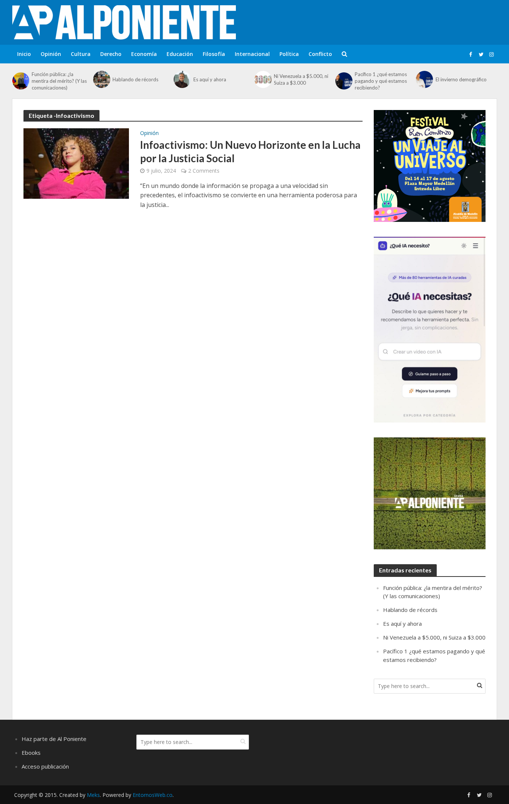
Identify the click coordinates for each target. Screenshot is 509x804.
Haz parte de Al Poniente (54, 738)
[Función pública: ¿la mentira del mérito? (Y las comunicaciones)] (20, 80)
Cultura (81, 53)
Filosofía (214, 53)
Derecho (110, 53)
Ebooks (31, 752)
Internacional (252, 53)
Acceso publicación (45, 766)
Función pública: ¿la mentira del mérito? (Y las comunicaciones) (59, 81)
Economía (144, 53)
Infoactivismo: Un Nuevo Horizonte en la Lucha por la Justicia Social (250, 151)
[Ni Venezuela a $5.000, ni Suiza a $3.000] (262, 79)
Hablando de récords (135, 79)
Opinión (51, 53)
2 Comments (203, 170)
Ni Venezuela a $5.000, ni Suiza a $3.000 (301, 79)
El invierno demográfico (461, 79)
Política (289, 53)
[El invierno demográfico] (423, 79)
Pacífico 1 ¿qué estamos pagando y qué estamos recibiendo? (381, 81)
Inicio (24, 53)
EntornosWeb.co (153, 794)
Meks (93, 794)
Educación (180, 53)
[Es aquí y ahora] (181, 79)
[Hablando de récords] (101, 79)
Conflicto (320, 53)
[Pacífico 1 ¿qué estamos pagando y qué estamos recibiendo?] (343, 80)
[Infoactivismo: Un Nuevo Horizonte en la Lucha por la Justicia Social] (76, 163)
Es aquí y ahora (209, 79)
